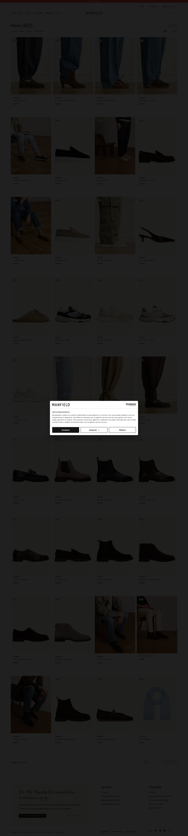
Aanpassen (93, 430)
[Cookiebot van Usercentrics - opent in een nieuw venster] (127, 404)
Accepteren (66, 430)
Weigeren (122, 430)
